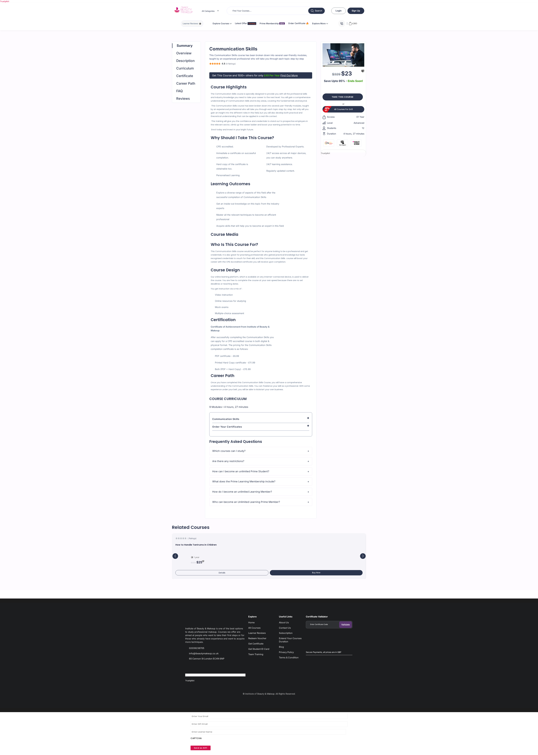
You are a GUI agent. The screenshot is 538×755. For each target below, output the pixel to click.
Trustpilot (4, 1)
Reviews (183, 99)
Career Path (185, 83)
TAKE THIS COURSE (342, 97)
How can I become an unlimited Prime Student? (240, 471)
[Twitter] (198, 666)
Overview (184, 53)
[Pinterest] (218, 666)
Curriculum (185, 68)
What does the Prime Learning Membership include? (243, 481)
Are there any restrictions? (228, 461)
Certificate (184, 76)
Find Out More (289, 75)
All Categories (208, 11)
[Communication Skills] (343, 54)
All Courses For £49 (343, 109)
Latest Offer (241, 23)
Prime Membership (272, 23)
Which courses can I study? (228, 450)
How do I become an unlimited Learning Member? (242, 491)
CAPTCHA (196, 738)
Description (185, 61)
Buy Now (316, 572)
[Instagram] (208, 666)
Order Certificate (297, 23)
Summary (185, 46)
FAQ (179, 91)
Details (222, 572)
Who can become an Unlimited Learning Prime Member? (246, 501)
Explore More (319, 23)
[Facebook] (188, 666)
